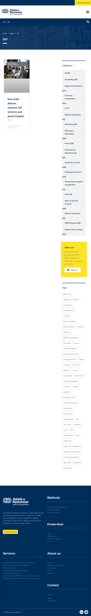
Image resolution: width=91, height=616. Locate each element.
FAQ (48, 541)
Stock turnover (68, 435)
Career (49, 570)
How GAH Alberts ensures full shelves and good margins (16, 108)
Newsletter (69, 124)
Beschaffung (67, 305)
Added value (67, 294)
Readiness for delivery (70, 403)
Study (78, 435)
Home (5, 33)
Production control (72, 162)
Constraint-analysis (53, 510)
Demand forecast (69, 327)
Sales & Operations (72, 213)
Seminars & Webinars (54, 539)
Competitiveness (68, 310)
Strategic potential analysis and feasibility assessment (21, 578)
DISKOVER (80, 327)
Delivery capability (69, 321)
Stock (65, 430)
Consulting (66, 316)
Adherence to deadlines (71, 300)
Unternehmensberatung (71, 457)
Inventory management (70, 97)
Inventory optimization (70, 354)
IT (65, 108)
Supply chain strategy (74, 229)
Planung (75, 386)
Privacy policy (52, 601)
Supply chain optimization (72, 452)
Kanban (81, 359)
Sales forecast (68, 414)
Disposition (67, 332)
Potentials (66, 392)
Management (67, 376)
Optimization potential (70, 381)
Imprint (49, 598)
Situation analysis (53, 512)
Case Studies (52, 568)
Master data (79, 376)
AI (65, 73)
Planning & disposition (69, 132)
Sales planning (68, 419)
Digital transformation (73, 86)
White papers (51, 536)
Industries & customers (55, 565)
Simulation (77, 425)
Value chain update (9, 568)
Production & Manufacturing (71, 151)
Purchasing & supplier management (74, 183)
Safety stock (67, 408)
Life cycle (77, 365)
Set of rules (67, 425)
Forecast (76, 343)
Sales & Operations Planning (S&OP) (15, 565)
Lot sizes (74, 370)
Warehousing (67, 468)
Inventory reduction (69, 359)
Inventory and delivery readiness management (18, 563)
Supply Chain (67, 441)
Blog (48, 534)
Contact (50, 594)
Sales (67, 194)
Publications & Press (73, 172)
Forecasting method (69, 348)
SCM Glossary (70, 223)
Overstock (66, 386)
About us (50, 563)
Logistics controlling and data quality (15, 570)
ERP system (67, 343)
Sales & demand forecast (71, 202)
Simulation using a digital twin (57, 507)
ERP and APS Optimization (12, 573)
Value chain (67, 463)
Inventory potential (83, 3)
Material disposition (73, 115)
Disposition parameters (71, 338)
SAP (77, 419)
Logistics (66, 370)
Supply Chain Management (72, 446)
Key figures (67, 365)
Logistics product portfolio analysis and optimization (20, 576)
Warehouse (77, 463)
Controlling (69, 79)
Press (67, 143)
